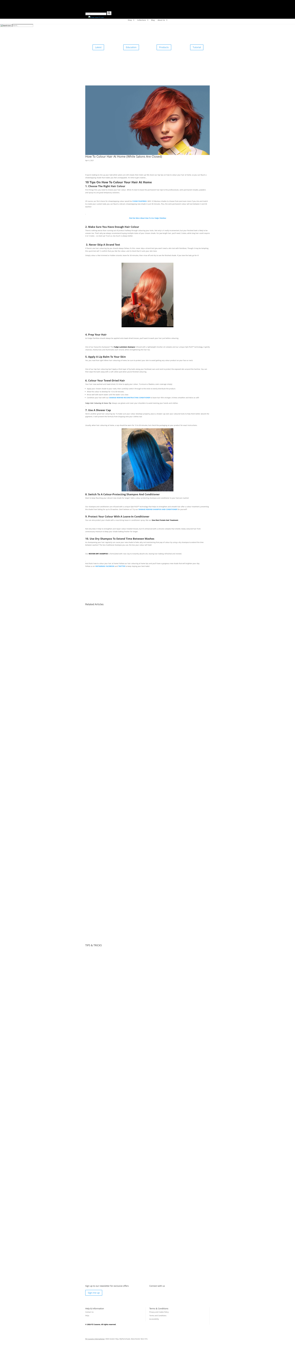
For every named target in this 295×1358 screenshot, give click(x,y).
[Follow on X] (160, 1292)
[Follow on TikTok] (169, 1292)
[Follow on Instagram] (156, 1292)
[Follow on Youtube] (165, 1292)
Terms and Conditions (157, 1315)
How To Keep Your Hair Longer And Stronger (109, 1132)
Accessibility (154, 1319)
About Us (161, 20)
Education (131, 47)
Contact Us (89, 1312)
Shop (130, 20)
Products (164, 47)
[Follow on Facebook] (151, 1292)
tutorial (101, 695)
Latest (98, 47)
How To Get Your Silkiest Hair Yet (103, 791)
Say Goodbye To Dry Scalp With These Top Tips (110, 1232)
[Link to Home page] (105, 10)
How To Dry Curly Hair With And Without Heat (110, 891)
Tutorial (197, 47)
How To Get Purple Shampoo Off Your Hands (109, 692)
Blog (153, 20)
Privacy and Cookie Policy (159, 1312)
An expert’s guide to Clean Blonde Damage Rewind (112, 1033)
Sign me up (94, 1292)
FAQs (87, 1315)
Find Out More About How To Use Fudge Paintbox (147, 218)
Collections (141, 20)
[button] (109, 13)
